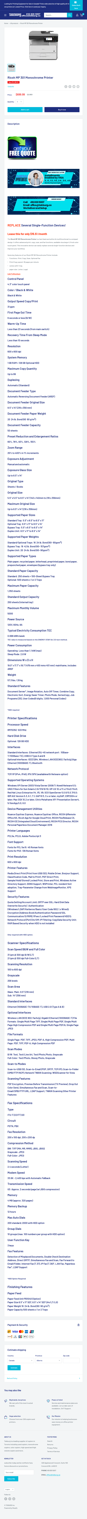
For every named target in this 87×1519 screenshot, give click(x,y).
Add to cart (25, 110)
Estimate (14, 1368)
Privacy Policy (52, 1448)
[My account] (77, 15)
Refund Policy (12, 1378)
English (7, 1489)
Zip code (66, 1356)
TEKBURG (11, 87)
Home (6, 23)
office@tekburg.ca (53, 1475)
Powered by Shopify (10, 1508)
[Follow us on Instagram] (9, 1498)
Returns (50, 1444)
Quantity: (11, 102)
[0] (81, 15)
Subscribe (11, 1479)
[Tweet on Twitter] (73, 86)
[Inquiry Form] (43, 148)
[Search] (69, 15)
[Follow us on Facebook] (5, 1498)
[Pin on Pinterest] (69, 86)
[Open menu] (5, 15)
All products (14, 23)
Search (49, 1441)
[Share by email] (77, 86)
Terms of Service (53, 1451)
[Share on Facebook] (65, 86)
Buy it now (62, 110)
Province (38, 1356)
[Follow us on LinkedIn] (13, 1498)
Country (11, 1356)
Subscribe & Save (76, 6)
